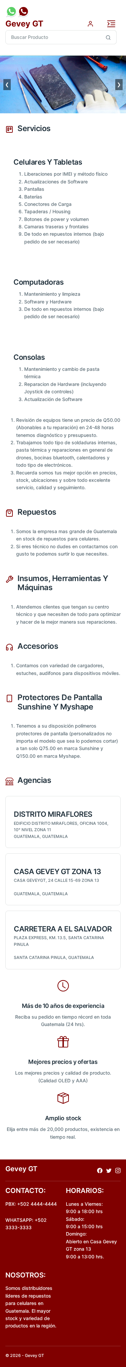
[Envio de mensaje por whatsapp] (11, 11)
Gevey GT (24, 24)
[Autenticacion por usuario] (90, 23)
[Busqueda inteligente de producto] (108, 37)
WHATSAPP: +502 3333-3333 (26, 1223)
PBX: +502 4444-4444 (31, 1204)
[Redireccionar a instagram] (118, 1170)
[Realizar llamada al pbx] (23, 11)
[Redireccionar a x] (109, 1170)
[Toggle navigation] (111, 23)
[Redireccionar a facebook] (99, 1170)
